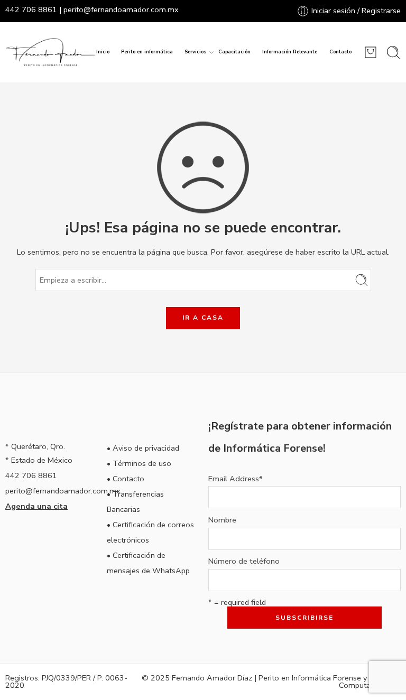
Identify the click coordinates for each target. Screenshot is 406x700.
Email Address (235, 479)
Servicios (195, 52)
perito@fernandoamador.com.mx (121, 9)
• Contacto (125, 478)
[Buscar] (393, 52)
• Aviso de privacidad (143, 448)
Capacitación (234, 52)
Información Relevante (289, 52)
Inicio (102, 52)
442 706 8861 (31, 9)
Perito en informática (147, 52)
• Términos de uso (139, 463)
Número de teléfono (244, 561)
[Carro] (370, 52)
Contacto (340, 52)
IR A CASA (203, 317)
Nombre (222, 520)
